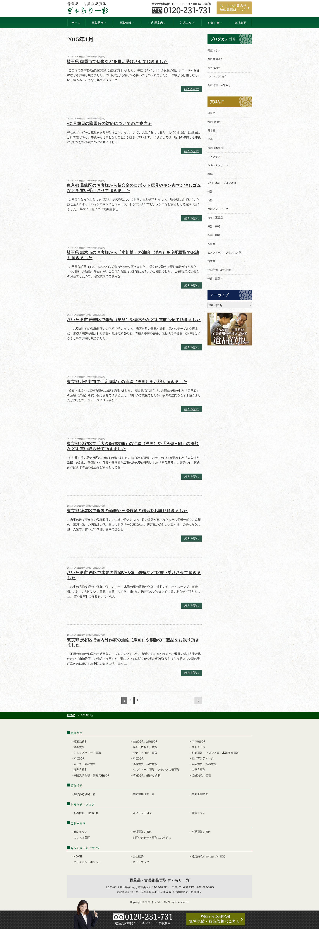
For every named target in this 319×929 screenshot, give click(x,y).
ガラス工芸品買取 (84, 764)
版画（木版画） (216, 147)
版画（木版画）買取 (145, 747)
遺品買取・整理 (201, 775)
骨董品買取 (80, 741)
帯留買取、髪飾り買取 (146, 775)
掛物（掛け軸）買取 (145, 752)
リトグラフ (213, 156)
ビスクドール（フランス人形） (225, 252)
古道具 (211, 261)
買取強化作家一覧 (144, 794)
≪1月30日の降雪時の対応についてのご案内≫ (109, 123)
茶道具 (211, 243)
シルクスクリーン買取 (87, 752)
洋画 (210, 139)
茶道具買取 (80, 769)
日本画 (211, 130)
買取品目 (217, 102)
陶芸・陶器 (213, 235)
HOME (71, 715)
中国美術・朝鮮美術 (219, 269)
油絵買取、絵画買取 (145, 741)
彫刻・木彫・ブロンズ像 (221, 182)
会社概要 (240, 22)
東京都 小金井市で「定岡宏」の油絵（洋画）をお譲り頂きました (127, 381)
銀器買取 (79, 758)
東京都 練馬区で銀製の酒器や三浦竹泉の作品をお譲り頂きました (127, 510)
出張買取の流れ (142, 831)
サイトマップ (141, 862)
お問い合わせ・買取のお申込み (152, 837)
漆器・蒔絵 (213, 226)
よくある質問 (81, 837)
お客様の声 (213, 67)
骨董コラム (213, 50)
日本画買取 (198, 741)
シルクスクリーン (217, 165)
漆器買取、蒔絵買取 (145, 764)
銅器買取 (138, 758)
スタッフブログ (216, 76)
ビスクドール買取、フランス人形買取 (156, 769)
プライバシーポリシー (87, 862)
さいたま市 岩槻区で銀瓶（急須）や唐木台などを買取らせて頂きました (134, 319)
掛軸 (210, 174)
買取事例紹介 (215, 59)
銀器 (210, 191)
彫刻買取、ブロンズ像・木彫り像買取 (215, 752)
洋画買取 (79, 747)
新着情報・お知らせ (219, 85)
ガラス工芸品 (215, 217)
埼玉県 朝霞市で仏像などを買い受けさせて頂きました (117, 61)
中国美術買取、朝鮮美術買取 (91, 775)
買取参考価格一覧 (84, 794)
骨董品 (211, 112)
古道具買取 (198, 769)
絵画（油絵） (215, 121)
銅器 (210, 200)
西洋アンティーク (217, 208)
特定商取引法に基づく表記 (208, 856)
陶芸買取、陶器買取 (204, 764)
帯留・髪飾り (215, 278)
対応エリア (187, 22)
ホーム (76, 22)
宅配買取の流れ (201, 831)
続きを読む (191, 90)
